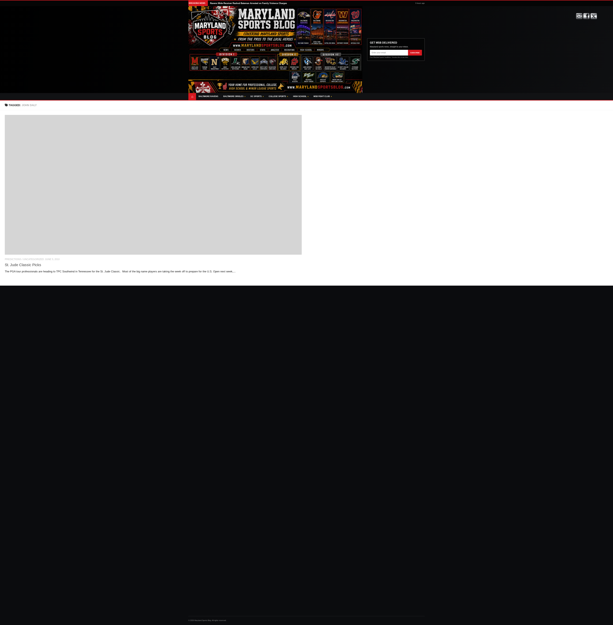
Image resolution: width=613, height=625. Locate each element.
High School (299, 96)
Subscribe (415, 53)
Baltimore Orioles (233, 96)
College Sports (277, 96)
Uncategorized (33, 259)
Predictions (13, 259)
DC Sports (256, 96)
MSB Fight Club (322, 96)
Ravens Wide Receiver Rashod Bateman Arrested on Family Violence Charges (248, 3)
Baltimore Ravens (208, 96)
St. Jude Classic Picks (23, 265)
